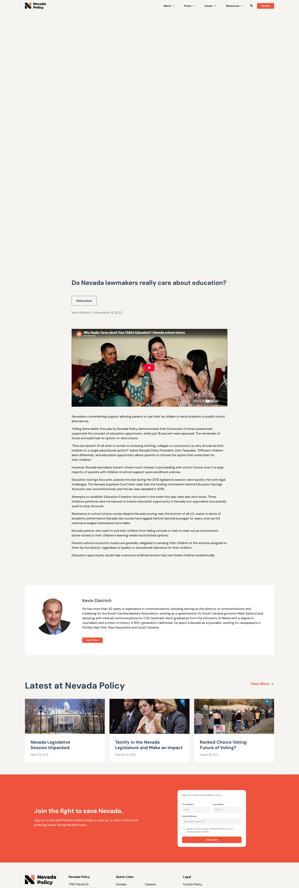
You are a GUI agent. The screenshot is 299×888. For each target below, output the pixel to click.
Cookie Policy (192, 884)
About (167, 5)
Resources (232, 5)
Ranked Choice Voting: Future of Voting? (223, 744)
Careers (150, 884)
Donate (121, 884)
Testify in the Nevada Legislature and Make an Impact (149, 744)
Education (84, 301)
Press (187, 5)
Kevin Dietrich (81, 313)
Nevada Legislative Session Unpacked (50, 744)
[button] (251, 5)
